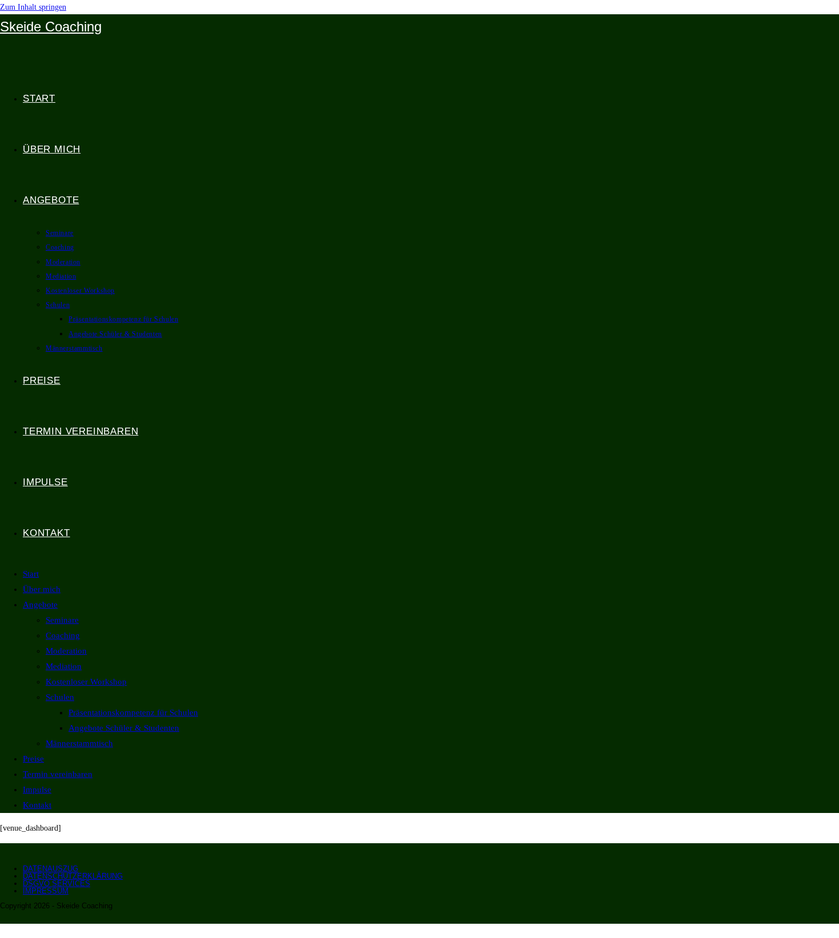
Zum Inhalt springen (33, 7)
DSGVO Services (56, 883)
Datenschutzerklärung (73, 876)
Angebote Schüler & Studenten (123, 727)
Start (31, 573)
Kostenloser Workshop (86, 681)
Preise (33, 758)
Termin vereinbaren (57, 774)
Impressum (45, 891)
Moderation (66, 650)
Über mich (41, 589)
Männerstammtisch (79, 743)
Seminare (62, 620)
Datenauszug (50, 868)
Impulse (37, 789)
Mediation (64, 666)
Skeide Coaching (51, 26)
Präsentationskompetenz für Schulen (133, 712)
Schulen (60, 697)
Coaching (63, 635)
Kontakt (37, 805)
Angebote (40, 604)
